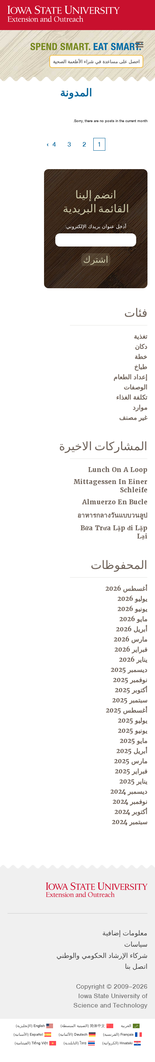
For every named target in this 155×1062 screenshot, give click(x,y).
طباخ (140, 367)
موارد (140, 407)
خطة (141, 356)
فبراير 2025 (131, 771)
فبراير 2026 (130, 649)
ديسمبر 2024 (128, 791)
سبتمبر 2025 (129, 700)
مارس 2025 (130, 761)
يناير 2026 (133, 659)
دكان (141, 346)
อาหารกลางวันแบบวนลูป (112, 515)
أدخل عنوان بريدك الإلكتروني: (95, 226)
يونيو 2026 (132, 609)
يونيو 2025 (132, 730)
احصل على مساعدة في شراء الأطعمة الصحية (96, 62)
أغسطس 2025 (126, 710)
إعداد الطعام (130, 377)
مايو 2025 (133, 741)
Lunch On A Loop (117, 470)
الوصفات (135, 387)
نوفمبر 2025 (130, 680)
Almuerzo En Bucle (114, 502)
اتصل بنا (136, 966)
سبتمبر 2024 (129, 822)
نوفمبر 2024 (129, 801)
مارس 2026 (130, 639)
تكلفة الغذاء (131, 397)
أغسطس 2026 (126, 588)
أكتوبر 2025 (131, 690)
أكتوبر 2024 (130, 812)
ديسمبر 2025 (129, 670)
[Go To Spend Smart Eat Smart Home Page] (64, 14)
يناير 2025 (133, 781)
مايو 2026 (133, 619)
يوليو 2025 (132, 720)
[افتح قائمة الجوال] (139, 44)
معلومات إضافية (124, 933)
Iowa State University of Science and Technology (110, 1000)
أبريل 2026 (131, 629)
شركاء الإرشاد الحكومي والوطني (101, 956)
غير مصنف (133, 417)
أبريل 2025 (131, 751)
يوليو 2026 (132, 599)
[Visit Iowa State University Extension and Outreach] (77, 890)
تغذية (140, 336)
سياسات (135, 944)
